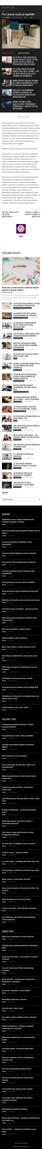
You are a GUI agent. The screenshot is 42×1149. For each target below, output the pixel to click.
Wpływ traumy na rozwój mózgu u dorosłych (16, 879)
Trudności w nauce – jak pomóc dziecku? (15, 852)
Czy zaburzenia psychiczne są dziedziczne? (23, 455)
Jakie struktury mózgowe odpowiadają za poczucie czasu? (26, 445)
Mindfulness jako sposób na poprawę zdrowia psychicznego (21, 600)
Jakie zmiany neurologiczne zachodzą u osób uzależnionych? (26, 427)
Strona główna (6, 7)
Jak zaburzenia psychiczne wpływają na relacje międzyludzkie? (17, 543)
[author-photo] (21, 233)
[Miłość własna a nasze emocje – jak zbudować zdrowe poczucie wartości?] (7, 437)
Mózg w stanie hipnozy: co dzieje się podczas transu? (19, 647)
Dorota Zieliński (7, 292)
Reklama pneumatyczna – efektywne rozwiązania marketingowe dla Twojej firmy (18, 1027)
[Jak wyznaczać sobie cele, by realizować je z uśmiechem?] (7, 475)
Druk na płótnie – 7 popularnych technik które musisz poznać (19, 1130)
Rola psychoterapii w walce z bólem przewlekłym (17, 735)
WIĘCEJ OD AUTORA (23, 53)
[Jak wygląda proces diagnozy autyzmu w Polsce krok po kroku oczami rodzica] (7, 306)
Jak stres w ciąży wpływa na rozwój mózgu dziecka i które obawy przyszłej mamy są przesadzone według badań (25, 60)
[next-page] (39, 53)
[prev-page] (36, 53)
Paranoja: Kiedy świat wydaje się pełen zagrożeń (17, 1089)
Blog (13, 7)
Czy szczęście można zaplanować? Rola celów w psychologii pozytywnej (17, 1098)
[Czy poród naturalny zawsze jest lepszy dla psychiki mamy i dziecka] (7, 409)
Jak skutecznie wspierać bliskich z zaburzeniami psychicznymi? (17, 788)
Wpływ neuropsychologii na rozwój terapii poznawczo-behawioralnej (19, 777)
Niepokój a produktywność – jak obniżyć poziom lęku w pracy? (19, 810)
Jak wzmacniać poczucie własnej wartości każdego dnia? (20, 687)
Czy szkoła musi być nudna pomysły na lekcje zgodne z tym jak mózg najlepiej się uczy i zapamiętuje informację (26, 72)
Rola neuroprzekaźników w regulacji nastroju (16, 629)
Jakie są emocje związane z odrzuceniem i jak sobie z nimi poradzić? (20, 889)
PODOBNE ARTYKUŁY (8, 53)
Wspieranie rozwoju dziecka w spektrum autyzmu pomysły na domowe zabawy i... (20, 288)
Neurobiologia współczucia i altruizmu (14, 999)
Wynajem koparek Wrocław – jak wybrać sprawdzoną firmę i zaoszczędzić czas (21, 1119)
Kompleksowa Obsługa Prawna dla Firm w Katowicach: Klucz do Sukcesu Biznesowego (25, 82)
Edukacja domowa (19, 381)
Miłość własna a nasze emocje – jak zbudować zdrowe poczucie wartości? (26, 436)
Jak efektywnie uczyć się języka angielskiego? (10, 214)
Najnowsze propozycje (21, 1143)
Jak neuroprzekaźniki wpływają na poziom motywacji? (19, 553)
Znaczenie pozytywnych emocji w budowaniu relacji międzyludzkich (18, 572)
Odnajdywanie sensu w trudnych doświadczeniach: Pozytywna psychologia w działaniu (18, 520)
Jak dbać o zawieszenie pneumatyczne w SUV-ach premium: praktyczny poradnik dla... (26, 365)
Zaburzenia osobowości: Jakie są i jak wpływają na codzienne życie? (18, 1058)
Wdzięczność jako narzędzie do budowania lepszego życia (20, 591)
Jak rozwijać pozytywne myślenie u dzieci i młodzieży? (19, 1017)
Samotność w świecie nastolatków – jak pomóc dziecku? (20, 609)
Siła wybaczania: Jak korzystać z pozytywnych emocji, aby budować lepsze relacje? (20, 697)
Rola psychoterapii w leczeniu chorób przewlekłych (18, 582)
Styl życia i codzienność (20, 317)
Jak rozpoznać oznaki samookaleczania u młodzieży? (19, 562)
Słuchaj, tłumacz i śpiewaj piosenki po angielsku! (32, 214)
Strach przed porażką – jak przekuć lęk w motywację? (19, 908)
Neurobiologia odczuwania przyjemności (15, 1109)
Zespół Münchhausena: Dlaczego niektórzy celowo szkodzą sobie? (20, 799)
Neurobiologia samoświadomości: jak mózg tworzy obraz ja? (20, 656)
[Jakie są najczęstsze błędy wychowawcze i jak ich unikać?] (7, 485)
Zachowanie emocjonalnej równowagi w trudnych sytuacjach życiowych (17, 725)
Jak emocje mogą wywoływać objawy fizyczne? (17, 1068)
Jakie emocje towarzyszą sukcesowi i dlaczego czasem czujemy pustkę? (19, 618)
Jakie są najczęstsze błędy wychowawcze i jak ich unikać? (23, 483)
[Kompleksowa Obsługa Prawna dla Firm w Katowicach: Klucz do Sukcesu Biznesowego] (7, 83)
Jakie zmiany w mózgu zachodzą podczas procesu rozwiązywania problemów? (18, 833)
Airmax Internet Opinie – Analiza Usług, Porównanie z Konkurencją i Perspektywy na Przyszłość (25, 105)
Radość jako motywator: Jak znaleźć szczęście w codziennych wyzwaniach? (17, 822)
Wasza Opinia (17, 370)
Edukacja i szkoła (18, 349)
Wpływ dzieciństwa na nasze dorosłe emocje (16, 899)
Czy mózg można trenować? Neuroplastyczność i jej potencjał (25, 464)
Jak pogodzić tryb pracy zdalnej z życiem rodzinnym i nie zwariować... (25, 314)
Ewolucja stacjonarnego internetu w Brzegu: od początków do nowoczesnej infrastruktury (24, 93)
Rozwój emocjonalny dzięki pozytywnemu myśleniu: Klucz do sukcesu (21, 531)
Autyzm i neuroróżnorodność (22, 308)
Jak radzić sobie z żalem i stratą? (12, 1008)
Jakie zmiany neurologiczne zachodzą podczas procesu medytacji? (19, 668)
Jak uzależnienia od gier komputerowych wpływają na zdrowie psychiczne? (19, 918)
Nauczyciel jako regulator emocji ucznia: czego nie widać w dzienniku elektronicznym (25, 345)
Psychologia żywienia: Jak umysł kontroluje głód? (17, 1048)
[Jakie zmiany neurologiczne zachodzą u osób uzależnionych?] (7, 428)
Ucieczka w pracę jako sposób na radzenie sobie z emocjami (18, 1078)
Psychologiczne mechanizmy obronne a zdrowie (17, 678)
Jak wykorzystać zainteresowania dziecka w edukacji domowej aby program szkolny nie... (25, 376)
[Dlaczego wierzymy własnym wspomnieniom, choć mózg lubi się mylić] (7, 387)
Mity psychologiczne (19, 411)
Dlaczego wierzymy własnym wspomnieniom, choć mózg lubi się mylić (24, 387)
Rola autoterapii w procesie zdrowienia (14, 756)
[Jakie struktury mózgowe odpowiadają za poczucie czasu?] (7, 447)
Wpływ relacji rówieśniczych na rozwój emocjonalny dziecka (18, 1038)
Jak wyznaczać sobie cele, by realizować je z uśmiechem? (22, 474)
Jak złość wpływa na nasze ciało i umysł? (15, 707)
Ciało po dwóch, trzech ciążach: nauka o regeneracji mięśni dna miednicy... (26, 335)
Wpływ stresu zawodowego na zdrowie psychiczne (18, 936)
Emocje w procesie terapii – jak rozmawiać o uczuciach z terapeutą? (20, 957)
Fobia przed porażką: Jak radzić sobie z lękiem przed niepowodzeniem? (18, 765)
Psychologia (17, 430)
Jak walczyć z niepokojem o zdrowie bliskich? (16, 990)
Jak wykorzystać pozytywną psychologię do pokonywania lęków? (20, 946)
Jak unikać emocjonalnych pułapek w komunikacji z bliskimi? (18, 745)
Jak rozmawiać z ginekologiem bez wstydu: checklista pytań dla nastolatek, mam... (24, 325)
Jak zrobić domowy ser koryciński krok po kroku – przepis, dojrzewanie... (26, 398)
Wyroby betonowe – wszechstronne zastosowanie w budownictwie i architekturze (18, 980)
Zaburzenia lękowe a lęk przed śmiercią (14, 638)
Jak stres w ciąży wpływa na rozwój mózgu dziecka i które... (25, 355)
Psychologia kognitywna (21, 391)
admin (8, 17)
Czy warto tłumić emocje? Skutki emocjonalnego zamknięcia (17, 969)
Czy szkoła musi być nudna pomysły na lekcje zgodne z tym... (26, 417)
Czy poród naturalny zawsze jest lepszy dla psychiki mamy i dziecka (24, 408)
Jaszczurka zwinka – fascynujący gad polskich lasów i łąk (20, 861)
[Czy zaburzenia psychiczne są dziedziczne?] (7, 456)
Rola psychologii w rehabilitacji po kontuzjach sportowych (20, 870)
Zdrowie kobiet (18, 329)
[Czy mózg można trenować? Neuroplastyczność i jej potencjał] (7, 466)
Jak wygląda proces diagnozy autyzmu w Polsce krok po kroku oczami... (26, 304)
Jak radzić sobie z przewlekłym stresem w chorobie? (19, 843)
